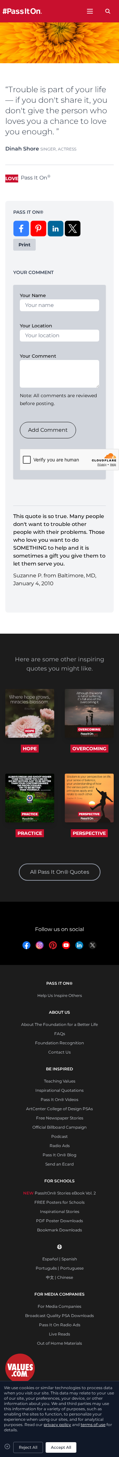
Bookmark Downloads (59, 1229)
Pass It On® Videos (59, 1099)
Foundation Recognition (59, 1042)
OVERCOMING (89, 749)
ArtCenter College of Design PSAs (59, 1108)
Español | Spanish (59, 1258)
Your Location (36, 326)
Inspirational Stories (59, 1211)
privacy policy (57, 1424)
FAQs (59, 1033)
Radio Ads (60, 1145)
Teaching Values (59, 1081)
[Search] (108, 11)
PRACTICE (30, 833)
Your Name (33, 295)
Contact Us (59, 1052)
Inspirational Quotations (59, 1090)
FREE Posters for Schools (59, 1202)
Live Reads (59, 1334)
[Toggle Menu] (90, 11)
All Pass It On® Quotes (59, 872)
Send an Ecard (59, 1164)
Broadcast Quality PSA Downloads (59, 1315)
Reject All (28, 1447)
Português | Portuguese (60, 1268)
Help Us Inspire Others (59, 995)
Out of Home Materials (59, 1343)
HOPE (30, 749)
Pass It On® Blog (59, 1154)
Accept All (61, 1447)
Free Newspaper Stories (59, 1117)
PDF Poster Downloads (59, 1220)
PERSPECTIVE (89, 833)
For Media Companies (59, 1306)
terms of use (93, 1424)
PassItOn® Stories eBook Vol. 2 (59, 1193)
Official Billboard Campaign (59, 1127)
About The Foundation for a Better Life (59, 1024)
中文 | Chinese (59, 1277)
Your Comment (38, 356)
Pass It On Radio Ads (59, 1324)
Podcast (59, 1136)
